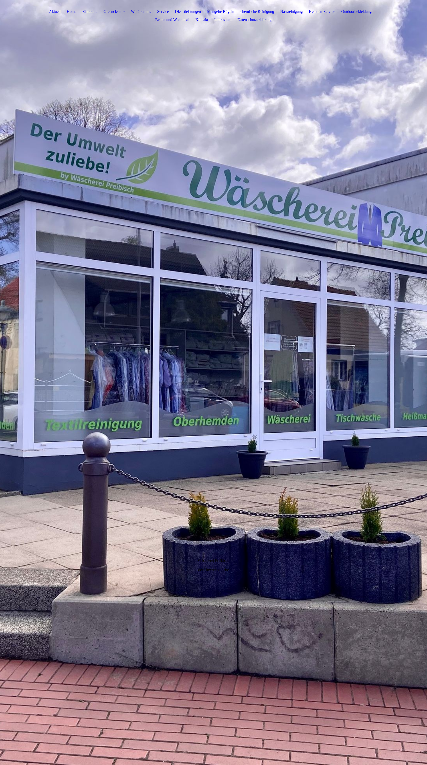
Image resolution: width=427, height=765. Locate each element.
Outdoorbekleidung (356, 11)
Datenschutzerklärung (254, 20)
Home (71, 11)
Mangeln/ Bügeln (220, 11)
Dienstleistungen (188, 11)
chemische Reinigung (257, 11)
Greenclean (112, 11)
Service (163, 11)
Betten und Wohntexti (172, 20)
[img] (213, 382)
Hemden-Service (322, 11)
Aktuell (55, 11)
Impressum (222, 20)
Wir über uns (141, 11)
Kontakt (201, 20)
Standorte (90, 11)
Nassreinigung (291, 11)
